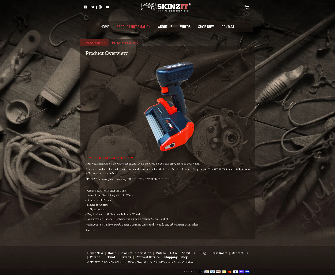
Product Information (136, 253)
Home (112, 253)
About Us (188, 253)
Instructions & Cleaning (125, 42)
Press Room (218, 253)
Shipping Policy (176, 257)
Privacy (125, 257)
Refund (109, 257)
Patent (95, 257)
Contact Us (240, 253)
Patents (157, 262)
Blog (202, 253)
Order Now (95, 253)
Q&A (173, 253)
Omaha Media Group (184, 262)
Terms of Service (148, 257)
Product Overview (95, 42)
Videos (161, 253)
